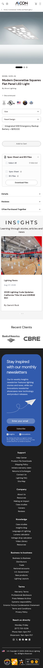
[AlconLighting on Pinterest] (20, 639)
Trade (21, 565)
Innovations (26, 434)
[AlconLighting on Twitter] (17, 639)
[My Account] (7, 4)
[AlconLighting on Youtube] (26, 640)
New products (21, 575)
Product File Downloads (21, 461)
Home (5, 10)
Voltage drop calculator (21, 538)
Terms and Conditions (21, 608)
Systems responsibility (21, 602)
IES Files (12, 176)
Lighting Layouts (21, 578)
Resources (21, 498)
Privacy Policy (21, 612)
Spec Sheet (14, 171)
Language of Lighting (21, 531)
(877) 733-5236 (21, 628)
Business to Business (21, 558)
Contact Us (21, 474)
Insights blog (21, 527)
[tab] (20, 313)
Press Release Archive (21, 598)
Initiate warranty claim (21, 468)
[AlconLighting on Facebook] (23, 639)
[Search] (3, 4)
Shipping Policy (21, 464)
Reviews (5, 201)
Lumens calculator (22, 534)
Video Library (21, 541)
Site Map (21, 481)
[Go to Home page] (21, 4)
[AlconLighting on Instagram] (14, 639)
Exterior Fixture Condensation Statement (21, 605)
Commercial (12, 10)
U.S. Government (21, 572)
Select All (12, 163)
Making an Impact (21, 501)
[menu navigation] (40, 4)
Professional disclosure (21, 595)
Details (5, 194)
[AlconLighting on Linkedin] (29, 639)
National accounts (21, 568)
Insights (12, 434)
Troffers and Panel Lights (24, 10)
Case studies (21, 504)
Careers (21, 508)
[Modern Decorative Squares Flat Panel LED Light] (19, 67)
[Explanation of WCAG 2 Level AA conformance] (32, 662)
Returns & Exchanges (21, 471)
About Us (21, 494)
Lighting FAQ (21, 478)
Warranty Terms (21, 591)
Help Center (21, 457)
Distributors (21, 561)
